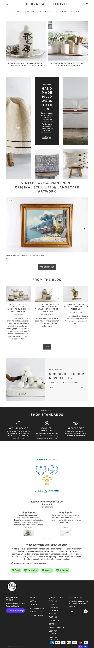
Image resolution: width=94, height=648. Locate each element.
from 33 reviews (47, 507)
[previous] (10, 229)
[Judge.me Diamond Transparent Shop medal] (53, 470)
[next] (84, 229)
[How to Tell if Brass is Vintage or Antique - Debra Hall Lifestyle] (75, 294)
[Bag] (87, 4)
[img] (47, 504)
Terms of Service (56, 628)
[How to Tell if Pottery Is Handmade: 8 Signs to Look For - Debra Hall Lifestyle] (18, 294)
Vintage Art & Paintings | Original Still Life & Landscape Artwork (47, 187)
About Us (53, 617)
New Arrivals (35, 612)
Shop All (34, 601)
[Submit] (82, 387)
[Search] (7, 4)
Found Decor (35, 605)
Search (52, 624)
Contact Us (54, 620)
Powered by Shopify (15, 647)
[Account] (82, 4)
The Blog (53, 601)
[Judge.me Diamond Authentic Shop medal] (41, 470)
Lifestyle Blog (36, 615)
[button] (45, 539)
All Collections (37, 608)
